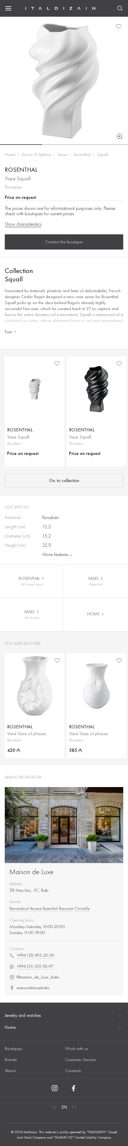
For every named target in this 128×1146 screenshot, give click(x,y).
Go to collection (64, 481)
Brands (11, 1060)
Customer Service (80, 1060)
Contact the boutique (64, 242)
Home (10, 154)
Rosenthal (82, 154)
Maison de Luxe (31, 871)
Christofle (82, 908)
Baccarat (66, 908)
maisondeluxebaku (33, 988)
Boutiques (13, 1048)
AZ (54, 1107)
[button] (21, 144)
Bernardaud (19, 908)
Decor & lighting (36, 154)
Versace (36, 908)
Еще (8, 331)
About (10, 1071)
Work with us (76, 1048)
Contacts (73, 1071)
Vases (62, 154)
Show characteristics (23, 224)
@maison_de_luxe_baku (38, 977)
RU (74, 1107)
